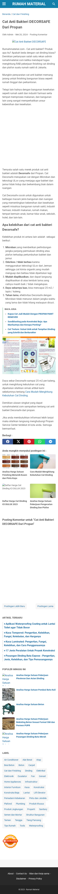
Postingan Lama (45, 606)
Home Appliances (12, 782)
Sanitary (43, 809)
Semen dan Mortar (13, 815)
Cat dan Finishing (12, 770)
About (11, 873)
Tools (22, 825)
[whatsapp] (39, 441)
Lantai (27, 792)
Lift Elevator (39, 792)
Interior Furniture (12, 787)
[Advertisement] (29, 137)
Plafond (8, 803)
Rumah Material (29, 4)
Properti (31, 809)
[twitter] (18, 441)
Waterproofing (36, 825)
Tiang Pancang (33, 820)
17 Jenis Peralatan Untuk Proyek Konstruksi (30, 650)
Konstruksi (39, 787)
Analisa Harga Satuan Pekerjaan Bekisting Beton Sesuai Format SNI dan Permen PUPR (35, 722)
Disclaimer (21, 878)
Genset (42, 776)
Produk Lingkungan (13, 809)
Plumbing (20, 803)
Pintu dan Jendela (38, 798)
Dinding (28, 770)
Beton (21, 765)
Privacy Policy (35, 878)
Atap (38, 760)
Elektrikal (41, 770)
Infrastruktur (31, 782)
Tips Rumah (10, 825)
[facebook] (7, 441)
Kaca (27, 787)
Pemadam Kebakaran (14, 798)
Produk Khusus (36, 803)
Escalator (22, 776)
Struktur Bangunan (35, 815)
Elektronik (9, 776)
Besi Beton (9, 765)
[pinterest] (29, 441)
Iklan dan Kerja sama (39, 873)
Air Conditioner (11, 760)
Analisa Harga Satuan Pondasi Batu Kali (36, 690)
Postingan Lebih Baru (14, 606)
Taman (7, 820)
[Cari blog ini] (54, 4)
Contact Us (21, 873)
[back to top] (52, 887)
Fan (33, 776)
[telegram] (50, 441)
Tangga (18, 820)
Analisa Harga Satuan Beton (30, 704)
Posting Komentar (38, 34)
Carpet (31, 765)
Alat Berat (27, 760)
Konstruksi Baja (11, 792)
